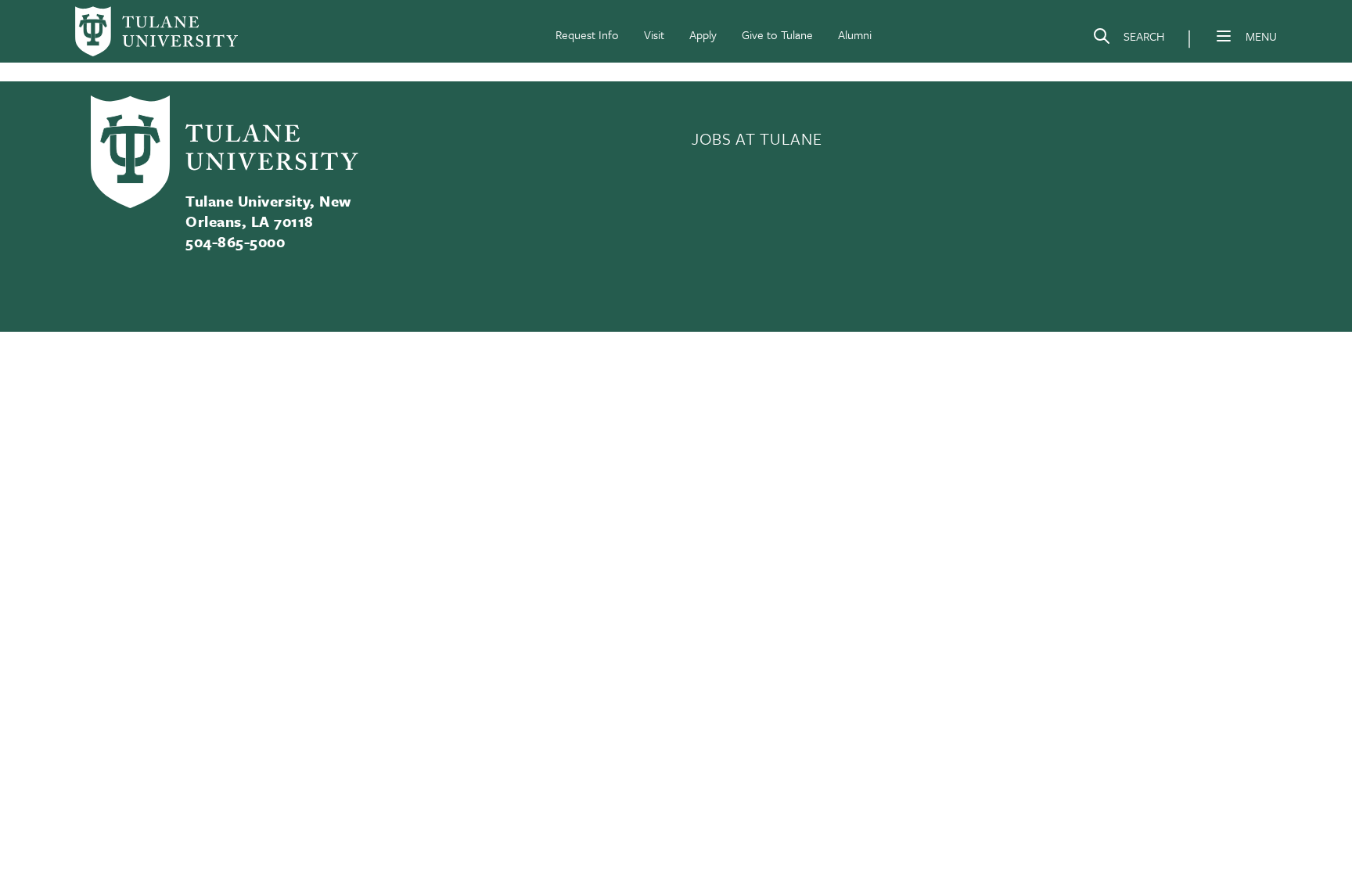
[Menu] (1223, 36)
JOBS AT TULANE (757, 138)
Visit (654, 34)
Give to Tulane (777, 34)
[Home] (156, 31)
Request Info (587, 34)
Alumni (855, 34)
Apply (703, 34)
